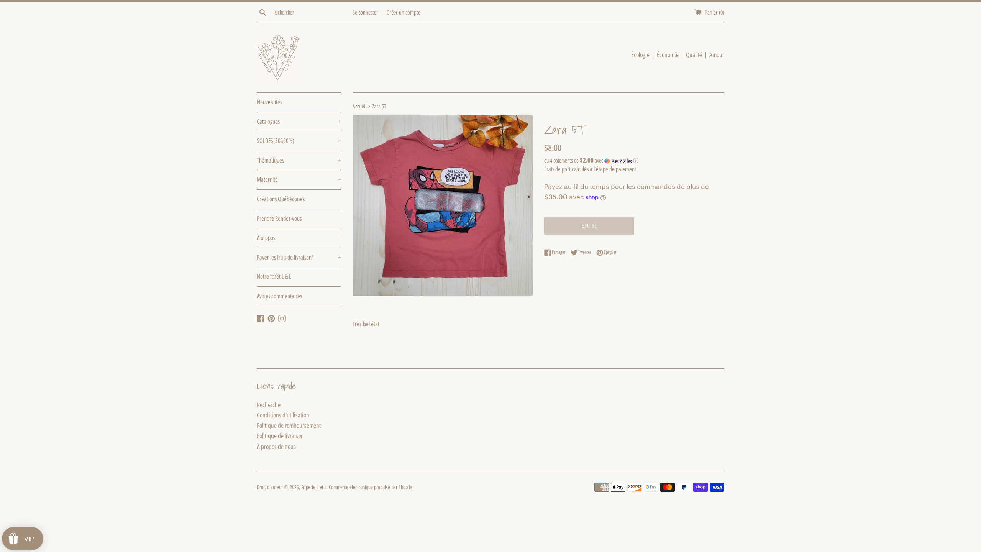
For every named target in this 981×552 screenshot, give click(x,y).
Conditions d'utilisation (283, 415)
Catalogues (299, 121)
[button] (634, 160)
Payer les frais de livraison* (299, 257)
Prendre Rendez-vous (279, 218)
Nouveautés (269, 102)
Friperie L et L (313, 487)
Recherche (269, 404)
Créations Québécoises (281, 199)
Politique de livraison (280, 435)
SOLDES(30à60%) (299, 140)
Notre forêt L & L (274, 276)
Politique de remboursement (289, 425)
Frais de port (557, 169)
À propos (299, 237)
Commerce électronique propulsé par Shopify (370, 487)
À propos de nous (276, 446)
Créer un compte (403, 12)
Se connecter (365, 12)
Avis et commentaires (279, 296)
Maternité (299, 179)
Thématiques (299, 160)
